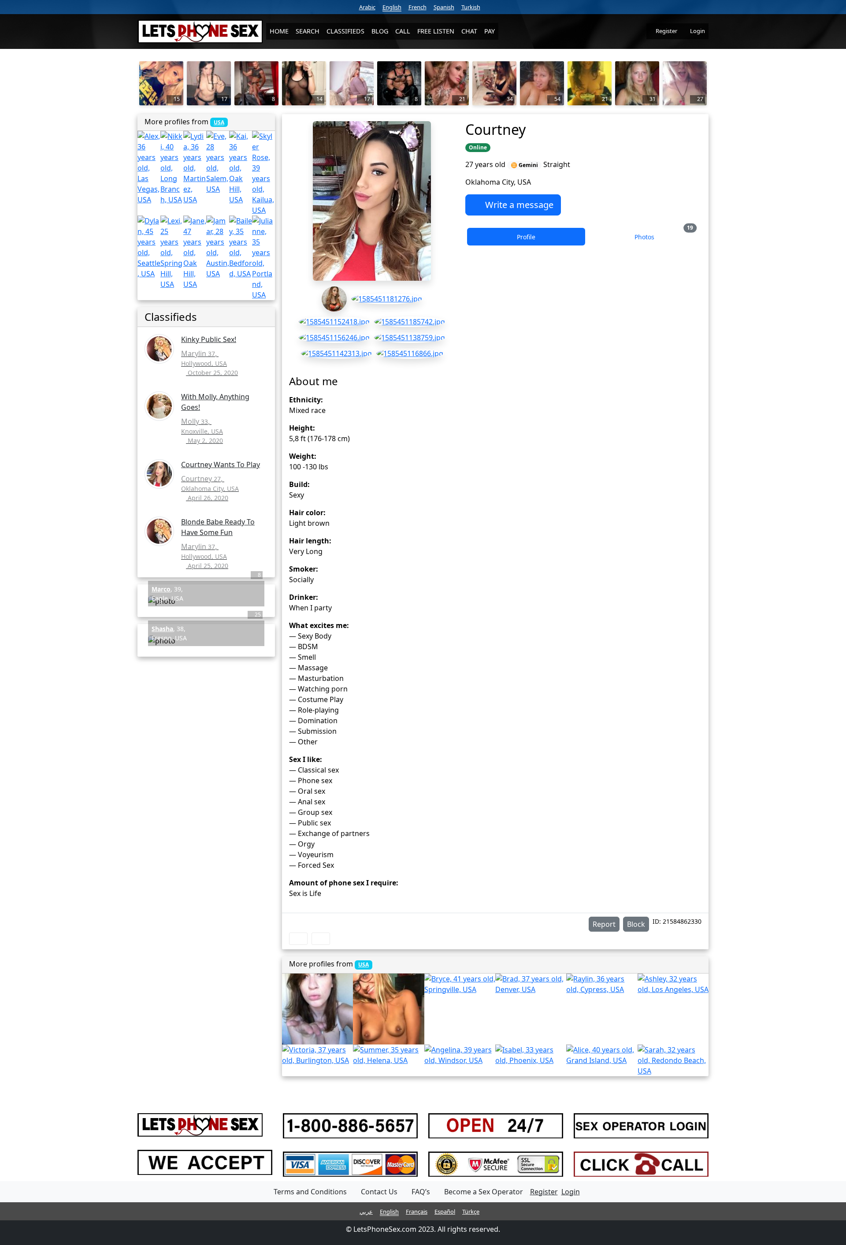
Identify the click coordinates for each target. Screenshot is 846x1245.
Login (697, 31)
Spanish (444, 7)
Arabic (367, 7)
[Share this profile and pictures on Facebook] (298, 939)
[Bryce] (460, 984)
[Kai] (240, 168)
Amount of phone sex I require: (343, 883)
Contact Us (379, 1192)
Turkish (470, 7)
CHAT (469, 31)
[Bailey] (240, 247)
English (391, 7)
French (417, 7)
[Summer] (388, 1055)
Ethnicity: (306, 400)
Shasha (162, 628)
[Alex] (149, 168)
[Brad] (530, 984)
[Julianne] (263, 258)
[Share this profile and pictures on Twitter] (321, 939)
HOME (279, 31)
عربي (366, 1211)
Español (444, 1211)
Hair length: (310, 541)
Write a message (518, 205)
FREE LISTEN (435, 31)
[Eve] (217, 162)
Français (416, 1211)
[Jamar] (217, 247)
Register (665, 31)
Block (636, 924)
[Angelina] (460, 1055)
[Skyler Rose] (263, 173)
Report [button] (604, 924)
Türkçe (470, 1211)
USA (363, 964)
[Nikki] (172, 168)
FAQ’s (421, 1192)
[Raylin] (601, 984)
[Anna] (317, 1009)
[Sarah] (673, 1060)
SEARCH (307, 31)
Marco (161, 589)
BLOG (379, 31)
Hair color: (307, 512)
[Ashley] (673, 984)
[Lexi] (172, 253)
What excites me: (319, 625)
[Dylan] (149, 247)
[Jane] (195, 253)
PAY (489, 31)
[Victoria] (317, 1055)
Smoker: (303, 569)
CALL (402, 31)
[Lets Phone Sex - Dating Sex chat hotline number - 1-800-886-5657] (200, 31)
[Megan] (388, 1009)
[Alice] (601, 1055)
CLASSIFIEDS (345, 31)
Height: (302, 428)
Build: (299, 484)
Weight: (302, 456)
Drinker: (303, 597)
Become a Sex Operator (483, 1192)
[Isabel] (530, 1055)
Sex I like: (305, 759)
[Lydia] (195, 168)
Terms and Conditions (310, 1192)
